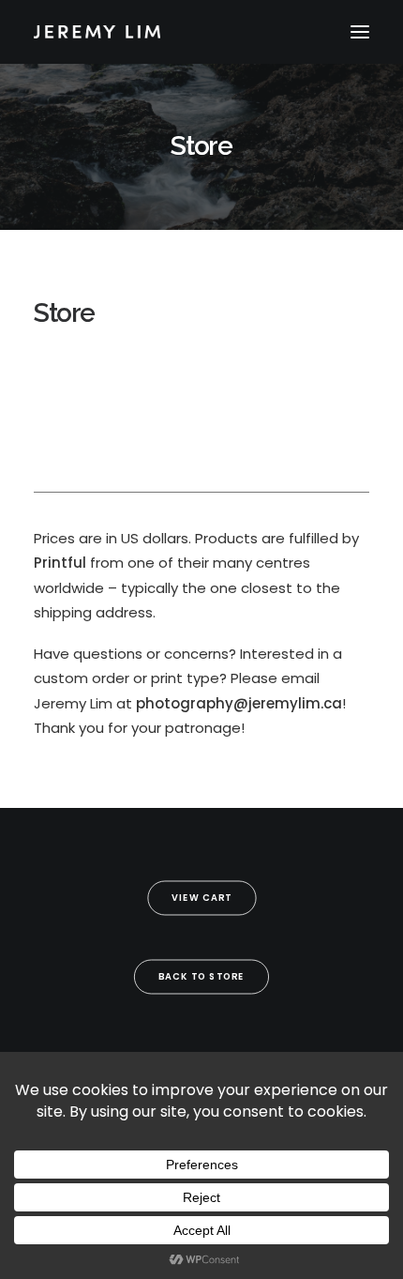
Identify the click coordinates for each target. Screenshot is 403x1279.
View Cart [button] (202, 898)
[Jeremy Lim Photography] (201, 31)
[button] (360, 32)
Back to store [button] (201, 976)
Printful (60, 562)
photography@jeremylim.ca (239, 703)
